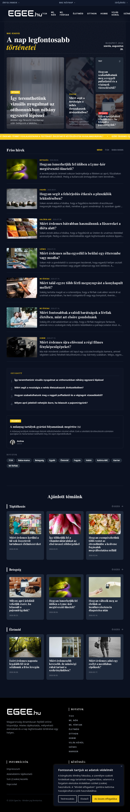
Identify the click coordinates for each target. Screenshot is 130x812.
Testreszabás (67, 798)
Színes (73, 747)
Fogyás (77, 460)
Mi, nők (53, 13)
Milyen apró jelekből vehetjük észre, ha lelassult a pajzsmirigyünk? (51, 402)
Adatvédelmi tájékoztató (19, 774)
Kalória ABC (102, 460)
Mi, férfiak (64, 13)
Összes (116, 506)
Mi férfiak (13, 465)
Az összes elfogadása (105, 798)
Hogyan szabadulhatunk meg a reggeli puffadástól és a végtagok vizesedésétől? (58, 395)
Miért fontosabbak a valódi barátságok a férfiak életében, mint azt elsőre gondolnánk (75, 314)
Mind (99, 150)
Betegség (39, 460)
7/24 (44, 13)
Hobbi (104, 13)
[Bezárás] (121, 766)
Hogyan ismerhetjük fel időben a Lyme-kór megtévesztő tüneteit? (72, 166)
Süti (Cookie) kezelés (17, 779)
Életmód (78, 13)
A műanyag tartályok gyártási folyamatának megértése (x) (45, 427)
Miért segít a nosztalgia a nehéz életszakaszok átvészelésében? (49, 387)
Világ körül (115, 13)
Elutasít (84, 798)
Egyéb (52, 460)
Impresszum (13, 768)
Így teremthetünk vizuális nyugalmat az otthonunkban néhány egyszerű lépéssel (59, 379)
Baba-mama (117, 150)
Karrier (116, 460)
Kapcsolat (12, 784)
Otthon (92, 13)
